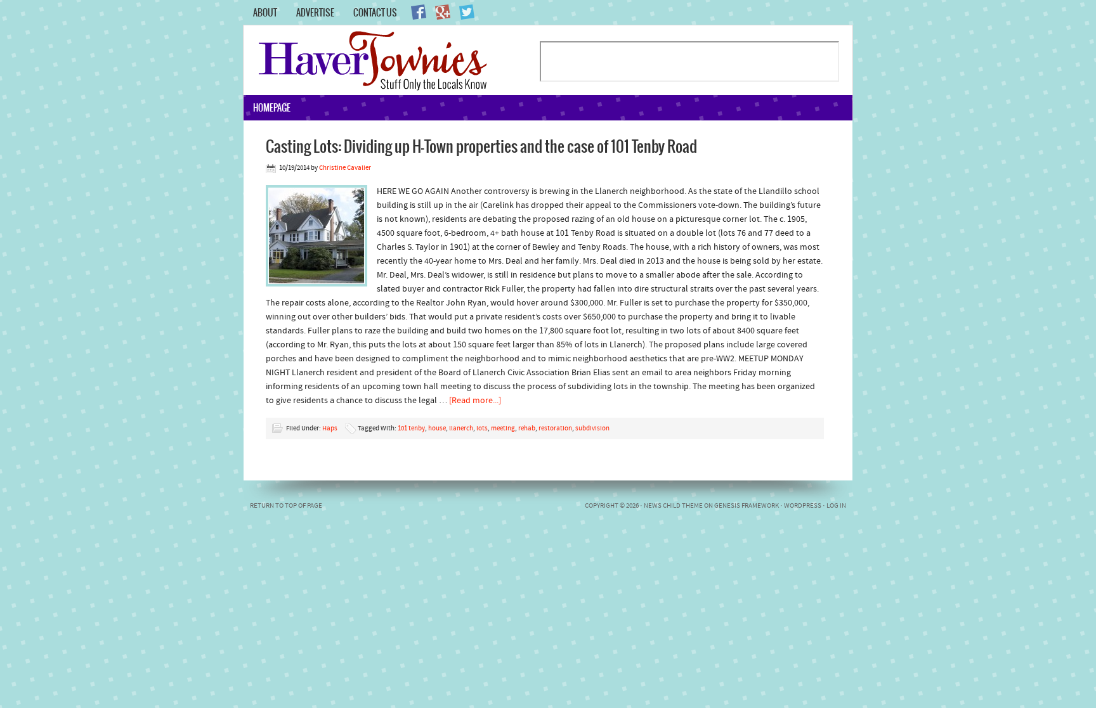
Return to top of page (286, 506)
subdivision (592, 428)
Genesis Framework (746, 506)
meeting (503, 428)
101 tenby (411, 428)
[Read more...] (475, 401)
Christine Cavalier (345, 168)
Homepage (271, 107)
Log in (836, 506)
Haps (329, 428)
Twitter (466, 12)
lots (482, 428)
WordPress (802, 506)
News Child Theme (673, 506)
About (265, 12)
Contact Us (375, 12)
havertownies (391, 60)
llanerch (461, 428)
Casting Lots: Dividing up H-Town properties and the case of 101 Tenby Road (481, 146)
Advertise (315, 12)
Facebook (418, 12)
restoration (555, 428)
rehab (526, 428)
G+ (442, 12)
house (437, 428)
